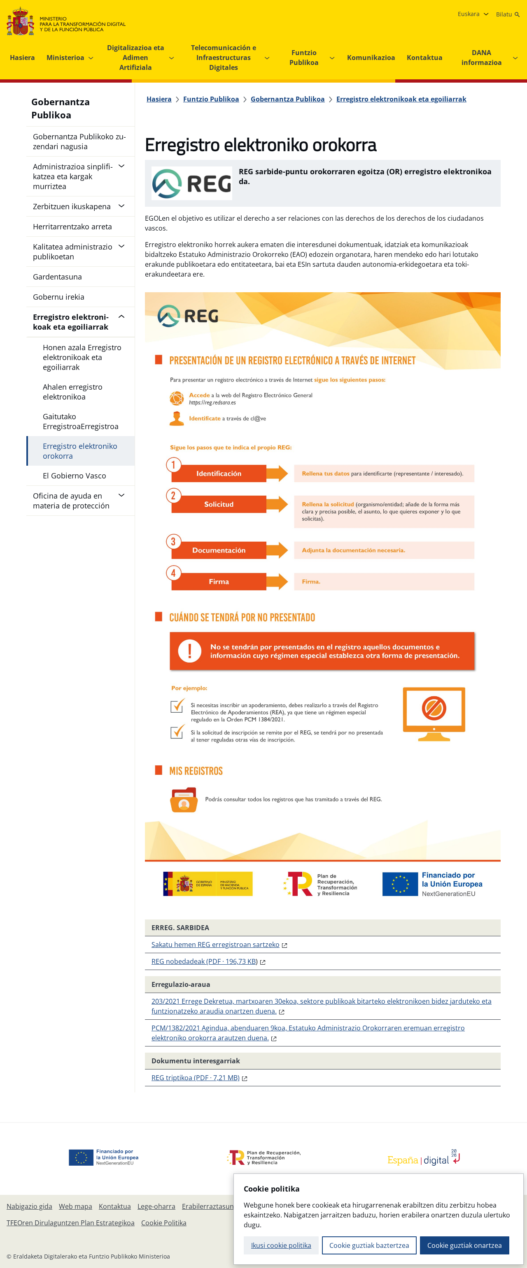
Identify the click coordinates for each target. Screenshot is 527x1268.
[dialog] (378, 1219)
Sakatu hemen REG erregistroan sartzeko (216, 944)
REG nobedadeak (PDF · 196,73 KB (204, 961)
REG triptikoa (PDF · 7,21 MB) (196, 1077)
